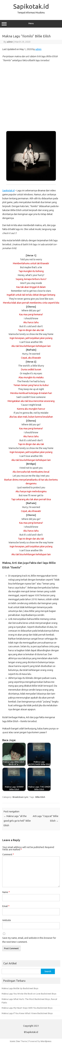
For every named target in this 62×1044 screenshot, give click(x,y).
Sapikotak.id (31, 6)
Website (6, 920)
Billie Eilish (40, 797)
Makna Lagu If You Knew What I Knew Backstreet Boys (27, 1013)
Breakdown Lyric (20, 797)
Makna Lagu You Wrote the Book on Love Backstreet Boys (29, 993)
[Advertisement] (31, 97)
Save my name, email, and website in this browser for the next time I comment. (29, 940)
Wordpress (46, 1041)
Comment (8, 854)
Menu (31, 23)
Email (5, 906)
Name (6, 892)
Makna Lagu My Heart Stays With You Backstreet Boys (27, 1008)
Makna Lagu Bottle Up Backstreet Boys (20, 988)
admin (10, 41)
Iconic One (15, 1041)
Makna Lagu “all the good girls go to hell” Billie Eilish (17, 821)
